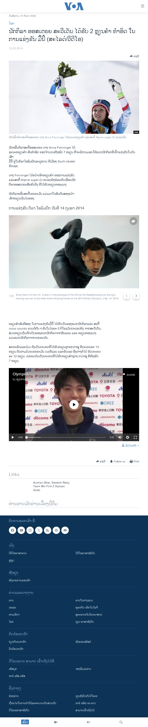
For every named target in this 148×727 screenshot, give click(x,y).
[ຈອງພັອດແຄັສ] (65, 530)
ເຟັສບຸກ (13, 669)
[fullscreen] (135, 437)
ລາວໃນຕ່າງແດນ (84, 600)
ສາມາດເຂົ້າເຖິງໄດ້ (85, 710)
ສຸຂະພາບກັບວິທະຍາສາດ (89, 615)
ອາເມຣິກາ (14, 615)
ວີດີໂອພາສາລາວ (18, 553)
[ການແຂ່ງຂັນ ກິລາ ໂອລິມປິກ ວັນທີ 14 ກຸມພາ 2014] (74, 251)
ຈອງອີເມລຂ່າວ (83, 669)
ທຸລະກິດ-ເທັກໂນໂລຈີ (87, 608)
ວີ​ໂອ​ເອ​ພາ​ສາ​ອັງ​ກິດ (19, 710)
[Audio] (88, 722)
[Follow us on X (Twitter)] (38, 530)
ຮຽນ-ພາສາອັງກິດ (85, 622)
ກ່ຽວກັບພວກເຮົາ (17, 642)
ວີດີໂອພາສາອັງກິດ (85, 553)
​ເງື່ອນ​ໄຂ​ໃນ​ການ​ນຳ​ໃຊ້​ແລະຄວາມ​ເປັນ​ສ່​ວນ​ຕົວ (32, 703)
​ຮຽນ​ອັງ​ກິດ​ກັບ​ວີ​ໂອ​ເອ (86, 696)
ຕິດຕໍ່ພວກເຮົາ (16, 649)
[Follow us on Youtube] (21, 530)
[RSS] (47, 530)
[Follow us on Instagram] (30, 530)
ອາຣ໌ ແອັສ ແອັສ (17, 676)
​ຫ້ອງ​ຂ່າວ (14, 696)
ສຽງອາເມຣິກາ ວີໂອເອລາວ (30, 379)
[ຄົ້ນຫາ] (121, 722)
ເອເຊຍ (12, 608)
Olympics (21, 374)
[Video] (55, 722)
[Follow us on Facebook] (12, 530)
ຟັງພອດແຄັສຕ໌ (83, 642)
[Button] (134, 56)
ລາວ (11, 600)
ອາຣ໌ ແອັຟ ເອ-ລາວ (86, 703)
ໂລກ (11, 23)
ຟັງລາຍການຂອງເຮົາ (19, 580)
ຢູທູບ (11, 560)
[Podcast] (56, 530)
